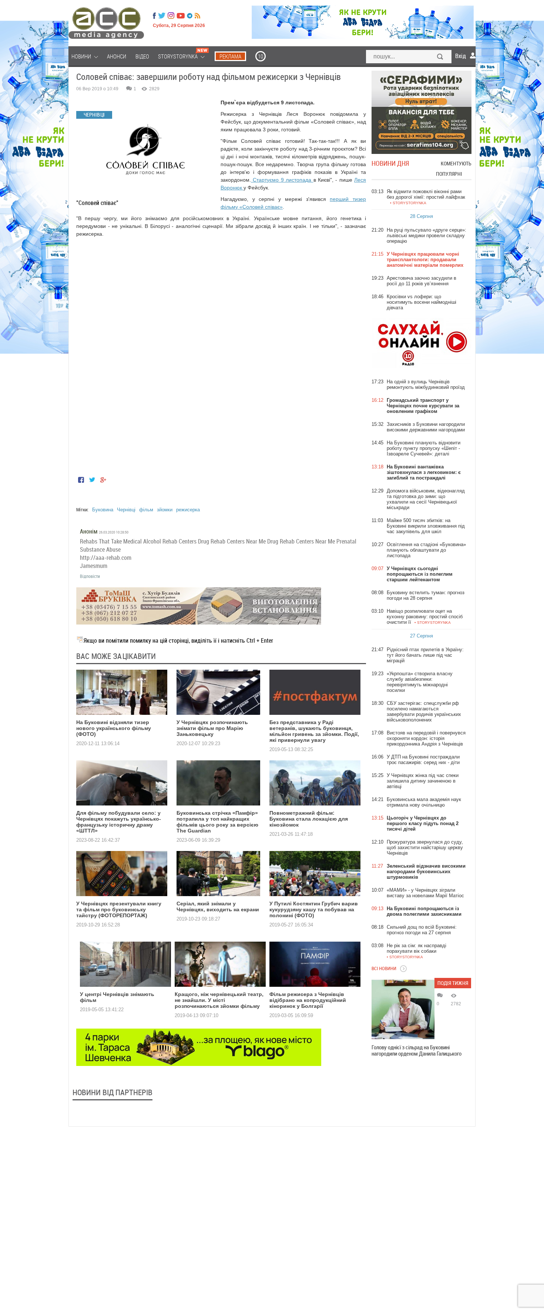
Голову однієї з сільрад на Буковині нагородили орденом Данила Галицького (416, 1050)
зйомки (164, 509)
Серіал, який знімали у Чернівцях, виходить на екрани (218, 906)
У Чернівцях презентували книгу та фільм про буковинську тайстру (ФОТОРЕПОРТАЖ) (118, 909)
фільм (146, 509)
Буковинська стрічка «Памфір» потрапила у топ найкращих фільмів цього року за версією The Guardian (217, 822)
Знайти (440, 57)
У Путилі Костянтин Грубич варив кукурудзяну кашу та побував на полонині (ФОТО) (313, 909)
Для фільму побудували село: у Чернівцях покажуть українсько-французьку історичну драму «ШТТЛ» (118, 822)
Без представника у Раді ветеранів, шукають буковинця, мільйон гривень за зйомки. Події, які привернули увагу (314, 731)
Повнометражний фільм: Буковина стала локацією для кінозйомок (308, 819)
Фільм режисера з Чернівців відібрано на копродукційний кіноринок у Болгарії (307, 1000)
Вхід (460, 56)
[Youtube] (181, 15)
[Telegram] (189, 15)
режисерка (188, 509)
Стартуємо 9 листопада (282, 180)
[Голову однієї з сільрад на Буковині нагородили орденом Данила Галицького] (403, 1009)
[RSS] (197, 15)
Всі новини (384, 968)
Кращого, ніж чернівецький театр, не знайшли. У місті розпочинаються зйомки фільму (219, 1000)
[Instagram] (172, 15)
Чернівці (126, 509)
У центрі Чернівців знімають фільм (117, 997)
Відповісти (90, 576)
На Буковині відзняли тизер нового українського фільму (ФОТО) (113, 728)
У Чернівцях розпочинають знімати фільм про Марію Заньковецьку (212, 728)
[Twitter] (161, 15)
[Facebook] (154, 15)
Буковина (102, 509)
